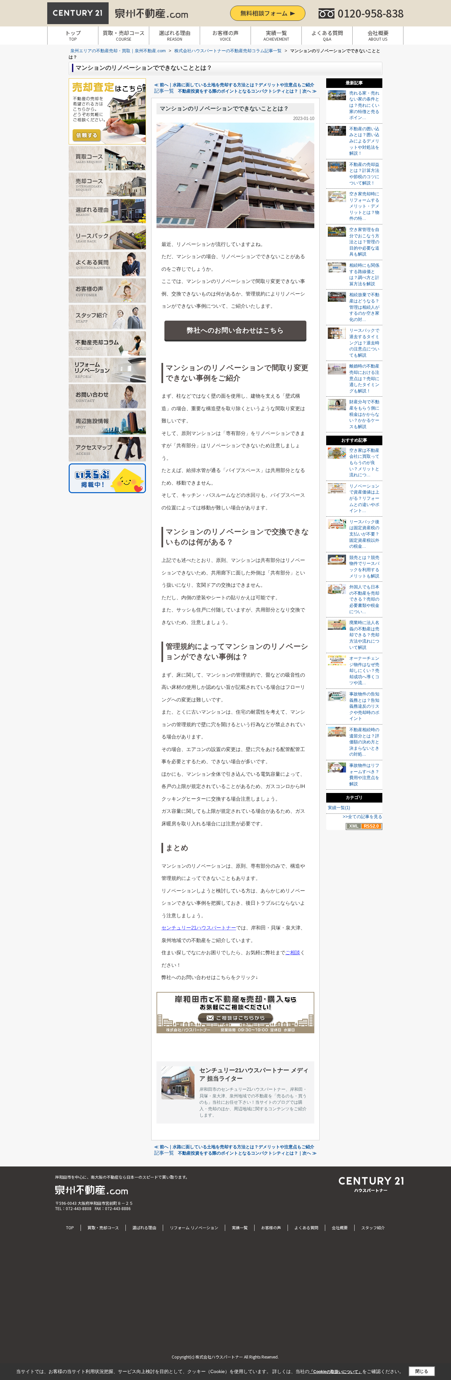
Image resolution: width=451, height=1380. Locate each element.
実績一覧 (276, 35)
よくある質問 (327, 35)
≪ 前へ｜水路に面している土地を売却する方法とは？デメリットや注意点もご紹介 (234, 84)
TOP (70, 1227)
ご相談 (292, 952)
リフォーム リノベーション (194, 1227)
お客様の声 (225, 35)
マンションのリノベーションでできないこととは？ (224, 108)
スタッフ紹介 (373, 1227)
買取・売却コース (124, 35)
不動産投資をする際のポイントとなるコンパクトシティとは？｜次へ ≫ (247, 91)
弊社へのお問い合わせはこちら (235, 330)
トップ (73, 35)
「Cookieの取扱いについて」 (335, 1371)
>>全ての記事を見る (362, 816)
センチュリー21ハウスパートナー (198, 927)
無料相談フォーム (264, 13)
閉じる (421, 1371)
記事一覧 (164, 91)
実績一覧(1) (339, 807)
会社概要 (378, 35)
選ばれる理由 (175, 35)
